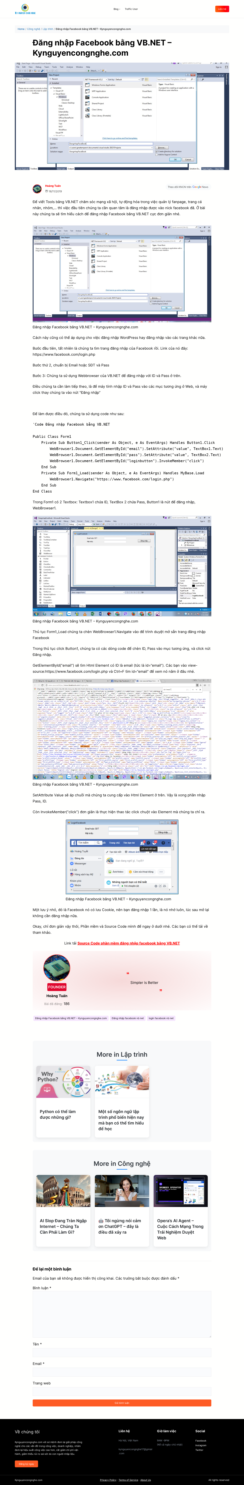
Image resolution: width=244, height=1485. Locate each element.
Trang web (42, 1383)
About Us (145, 1480)
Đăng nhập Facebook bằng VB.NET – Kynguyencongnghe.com (71, 1018)
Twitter (199, 1450)
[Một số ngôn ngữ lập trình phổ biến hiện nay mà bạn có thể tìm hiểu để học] (122, 1082)
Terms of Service (128, 1480)
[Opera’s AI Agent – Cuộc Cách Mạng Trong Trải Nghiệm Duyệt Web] (181, 1191)
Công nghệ (33, 28)
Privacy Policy (108, 1480)
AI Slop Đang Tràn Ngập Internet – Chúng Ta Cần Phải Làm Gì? (63, 1226)
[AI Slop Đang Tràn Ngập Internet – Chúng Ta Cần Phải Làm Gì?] (63, 1191)
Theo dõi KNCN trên (179, 186)
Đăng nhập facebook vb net (128, 1018)
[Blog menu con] (119, 9)
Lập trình (48, 28)
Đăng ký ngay (26, 1463)
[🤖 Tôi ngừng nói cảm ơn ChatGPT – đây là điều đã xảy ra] (122, 1191)
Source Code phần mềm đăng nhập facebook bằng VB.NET (129, 943)
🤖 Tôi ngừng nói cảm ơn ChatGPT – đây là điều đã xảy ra (119, 1226)
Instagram (200, 1445)
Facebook (200, 1440)
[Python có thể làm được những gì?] (63, 1082)
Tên (37, 1344)
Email (38, 1364)
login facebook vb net (161, 1018)
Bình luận (42, 1288)
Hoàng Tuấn (53, 186)
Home (21, 28)
